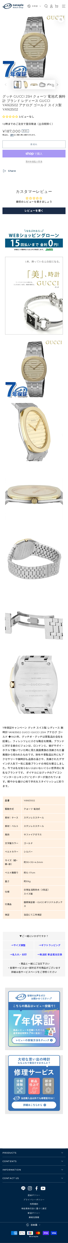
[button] (46, 6)
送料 (12, 135)
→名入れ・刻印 (18, 954)
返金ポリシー (34, 1195)
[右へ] (60, 84)
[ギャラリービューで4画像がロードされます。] (42, 84)
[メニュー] (63, 6)
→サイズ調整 (18, 945)
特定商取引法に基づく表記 (34, 1208)
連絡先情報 (34, 1217)
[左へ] (8, 84)
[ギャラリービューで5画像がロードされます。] (50, 84)
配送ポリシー (34, 1212)
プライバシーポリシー (33, 1199)
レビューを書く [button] (34, 210)
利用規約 (34, 1203)
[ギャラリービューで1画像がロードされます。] (17, 84)
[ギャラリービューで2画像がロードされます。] (25, 84)
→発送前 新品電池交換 (49, 954)
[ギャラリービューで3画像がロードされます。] (34, 84)
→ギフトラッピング (49, 945)
